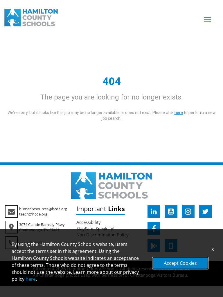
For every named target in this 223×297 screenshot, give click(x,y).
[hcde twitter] (205, 211)
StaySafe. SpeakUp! (95, 228)
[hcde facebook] (154, 228)
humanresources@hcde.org (43, 208)
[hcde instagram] (188, 211)
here (31, 279)
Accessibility (88, 222)
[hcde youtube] (171, 211)
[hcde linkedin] (154, 211)
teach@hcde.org (33, 214)
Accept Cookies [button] (180, 263)
